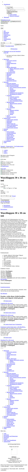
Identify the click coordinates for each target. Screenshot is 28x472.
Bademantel (9, 121)
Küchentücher (10, 134)
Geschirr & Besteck (11, 133)
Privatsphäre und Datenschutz (11, 436)
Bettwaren (6, 33)
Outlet (5, 40)
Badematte (9, 122)
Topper (8, 115)
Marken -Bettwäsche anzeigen (17, 68)
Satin (8, 76)
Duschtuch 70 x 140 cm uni (7, 340)
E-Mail (8, 8)
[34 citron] (3, 168)
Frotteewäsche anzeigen (12, 119)
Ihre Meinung (4, 293)
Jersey (8, 66)
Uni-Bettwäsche (10, 79)
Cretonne (9, 62)
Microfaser (9, 74)
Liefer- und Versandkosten (10, 440)
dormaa (11, 114)
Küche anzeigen (10, 131)
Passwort (9, 10)
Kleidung (6, 36)
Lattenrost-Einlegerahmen (13, 84)
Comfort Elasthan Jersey (15, 99)
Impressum (6, 437)
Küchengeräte (10, 137)
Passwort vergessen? (14, 16)
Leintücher (9, 95)
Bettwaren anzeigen (11, 83)
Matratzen (9, 109)
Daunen (11, 88)
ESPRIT (12, 70)
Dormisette (12, 107)
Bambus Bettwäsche (11, 63)
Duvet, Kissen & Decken (12, 86)
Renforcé (9, 75)
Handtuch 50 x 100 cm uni (7, 315)
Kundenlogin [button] (7, 4)
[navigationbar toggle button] (5, 21)
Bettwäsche (6, 32)
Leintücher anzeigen (14, 96)
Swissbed (12, 113)
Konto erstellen (13, 14)
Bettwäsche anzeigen (12, 60)
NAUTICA (12, 71)
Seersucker (9, 78)
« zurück (6, 150)
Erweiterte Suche (10, 46)
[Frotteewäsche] (5, 166)
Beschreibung (7, 205)
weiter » (5, 151)
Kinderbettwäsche (11, 72)
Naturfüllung (13, 90)
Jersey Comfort (13, 98)
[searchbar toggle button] (4, 23)
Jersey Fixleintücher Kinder (16, 100)
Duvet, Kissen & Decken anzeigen (18, 87)
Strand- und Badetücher (12, 125)
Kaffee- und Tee (10, 135)
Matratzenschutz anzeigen (16, 103)
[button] (1, 348)
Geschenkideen (7, 39)
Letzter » (6, 153)
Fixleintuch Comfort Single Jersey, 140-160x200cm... (13, 327)
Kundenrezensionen (8, 206)
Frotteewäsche (7, 35)
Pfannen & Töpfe (11, 138)
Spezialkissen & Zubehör (15, 94)
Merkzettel (6, 17)
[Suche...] (18, 44)
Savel (11, 105)
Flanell (8, 64)
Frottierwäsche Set (11, 123)
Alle (5, 31)
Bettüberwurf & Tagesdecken (16, 92)
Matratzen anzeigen (14, 110)
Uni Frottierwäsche (11, 126)
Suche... (24, 44)
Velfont (11, 106)
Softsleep (12, 111)
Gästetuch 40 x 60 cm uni (7, 303)
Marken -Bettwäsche (11, 67)
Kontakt (5, 439)
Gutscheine (6, 434)
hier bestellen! (4, 279)
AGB (5, 433)
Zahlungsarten (7, 441)
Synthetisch (12, 91)
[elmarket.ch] (5, 19)
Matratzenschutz (10, 102)
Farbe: (2, 190)
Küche (5, 37)
